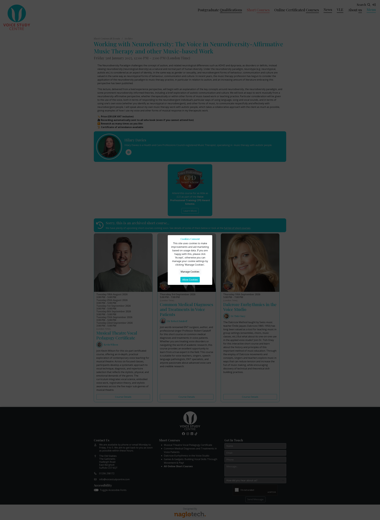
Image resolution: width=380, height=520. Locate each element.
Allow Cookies (190, 279)
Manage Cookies (190, 271)
